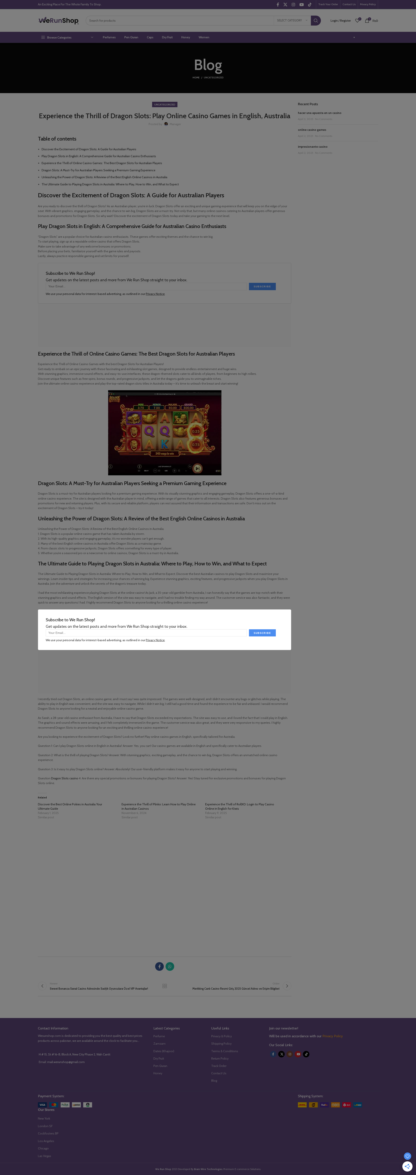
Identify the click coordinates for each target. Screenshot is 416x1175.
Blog (214, 1081)
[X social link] (285, 4)
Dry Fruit (158, 1058)
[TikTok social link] (310, 4)
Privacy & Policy (221, 1036)
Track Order (218, 1066)
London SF (45, 1126)
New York (44, 1118)
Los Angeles (46, 1141)
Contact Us (218, 1073)
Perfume (159, 1036)
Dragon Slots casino (64, 778)
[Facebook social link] (278, 4)
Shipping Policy (221, 1044)
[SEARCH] (316, 21)
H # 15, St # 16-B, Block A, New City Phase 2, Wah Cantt (74, 1054)
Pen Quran (160, 1066)
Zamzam (159, 1044)
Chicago (43, 1148)
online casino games (312, 130)
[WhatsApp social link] (170, 966)
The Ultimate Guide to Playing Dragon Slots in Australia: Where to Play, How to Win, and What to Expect (110, 184)
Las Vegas (44, 1156)
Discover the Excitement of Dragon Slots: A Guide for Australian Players (89, 149)
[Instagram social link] (293, 4)
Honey (157, 1073)
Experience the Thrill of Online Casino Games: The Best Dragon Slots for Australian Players (102, 163)
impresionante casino (313, 147)
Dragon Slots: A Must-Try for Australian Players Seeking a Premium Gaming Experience (98, 170)
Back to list (165, 986)
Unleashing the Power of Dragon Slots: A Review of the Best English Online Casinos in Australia (104, 177)
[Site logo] (58, 20)
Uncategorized (214, 77)
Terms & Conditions (224, 1051)
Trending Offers (367, 37)
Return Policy (220, 1058)
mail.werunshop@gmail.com (66, 1062)
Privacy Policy (332, 1036)
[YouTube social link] (301, 4)
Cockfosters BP (48, 1133)
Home (196, 77)
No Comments (323, 119)
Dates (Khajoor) (163, 1051)
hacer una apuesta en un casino (319, 113)
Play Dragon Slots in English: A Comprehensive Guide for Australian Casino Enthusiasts (99, 156)
